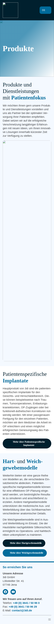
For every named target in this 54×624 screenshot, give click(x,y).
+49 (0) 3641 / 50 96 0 (26, 602)
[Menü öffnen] (29, 10)
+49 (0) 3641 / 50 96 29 (23, 606)
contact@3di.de (22, 610)
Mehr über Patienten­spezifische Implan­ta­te (29, 443)
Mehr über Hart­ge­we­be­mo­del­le (26, 543)
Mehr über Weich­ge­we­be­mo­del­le (26, 553)
